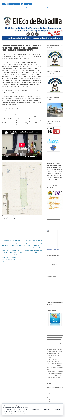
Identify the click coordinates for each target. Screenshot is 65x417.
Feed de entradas (51, 399)
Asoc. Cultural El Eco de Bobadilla (17, 4)
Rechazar (46, 409)
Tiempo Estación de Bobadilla (55, 387)
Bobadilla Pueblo (21, 12)
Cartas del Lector (50, 12)
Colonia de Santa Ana (36, 12)
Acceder (49, 397)
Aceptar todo (36, 409)
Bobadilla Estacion (7, 12)
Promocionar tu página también (53, 249)
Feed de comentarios (52, 402)
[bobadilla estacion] (52, 247)
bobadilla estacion (50, 229)
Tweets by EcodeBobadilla (53, 219)
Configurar (57, 409)
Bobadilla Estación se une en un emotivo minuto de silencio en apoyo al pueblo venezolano (55, 337)
